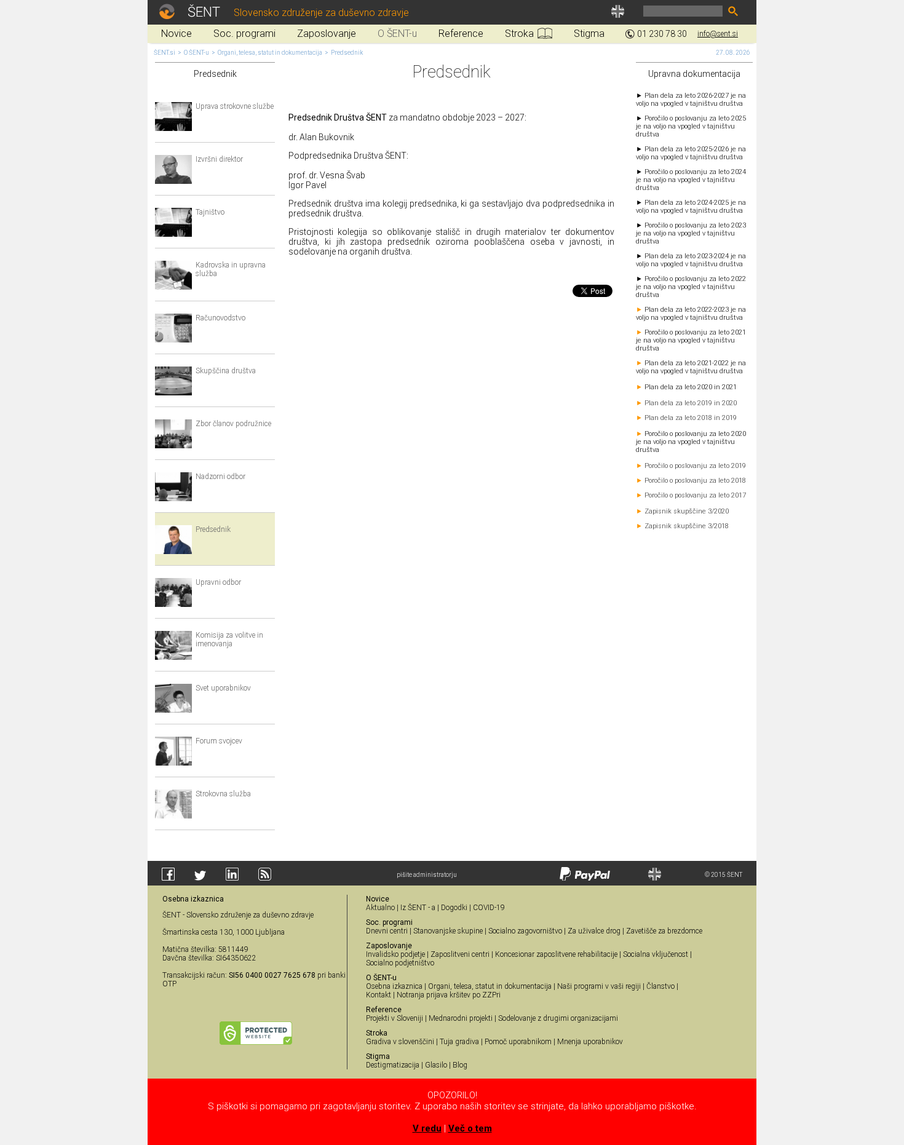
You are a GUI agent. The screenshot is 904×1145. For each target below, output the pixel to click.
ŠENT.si (164, 52)
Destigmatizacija (392, 1065)
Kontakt (378, 995)
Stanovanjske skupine (448, 931)
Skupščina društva (226, 370)
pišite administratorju (427, 874)
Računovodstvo (220, 318)
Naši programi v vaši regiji (599, 986)
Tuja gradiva (459, 1041)
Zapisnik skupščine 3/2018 (686, 526)
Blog (460, 1065)
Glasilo (436, 1065)
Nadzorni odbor (220, 476)
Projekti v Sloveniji (394, 1018)
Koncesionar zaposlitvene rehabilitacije (556, 954)
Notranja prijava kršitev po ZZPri (449, 995)
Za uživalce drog (594, 931)
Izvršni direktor (219, 159)
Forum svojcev (219, 741)
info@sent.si (717, 34)
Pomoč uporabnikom (518, 1041)
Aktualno (380, 907)
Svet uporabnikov (223, 688)
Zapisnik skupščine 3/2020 (686, 511)
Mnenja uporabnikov (590, 1041)
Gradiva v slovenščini (400, 1041)
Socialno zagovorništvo (525, 931)
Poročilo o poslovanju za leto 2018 (695, 481)
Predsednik (347, 52)
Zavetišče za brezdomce (664, 931)
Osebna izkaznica (394, 986)
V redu (427, 1128)
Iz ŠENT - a (417, 907)
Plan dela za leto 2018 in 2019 (690, 418)
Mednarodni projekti (461, 1018)
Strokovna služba (223, 794)
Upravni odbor (218, 582)
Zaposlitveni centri (460, 954)
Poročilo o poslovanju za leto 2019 (695, 466)
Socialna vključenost (655, 954)
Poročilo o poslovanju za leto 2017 (695, 495)
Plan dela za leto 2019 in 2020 (690, 403)
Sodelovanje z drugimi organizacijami (558, 1018)
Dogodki (454, 907)
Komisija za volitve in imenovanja (229, 639)
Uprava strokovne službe (235, 106)
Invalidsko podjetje (395, 954)
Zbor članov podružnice (233, 423)
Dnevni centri (387, 931)
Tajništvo (210, 212)
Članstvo (660, 986)
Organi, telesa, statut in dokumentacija (270, 52)
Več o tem (470, 1128)
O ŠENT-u (196, 52)
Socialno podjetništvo (400, 963)
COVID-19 (489, 907)
